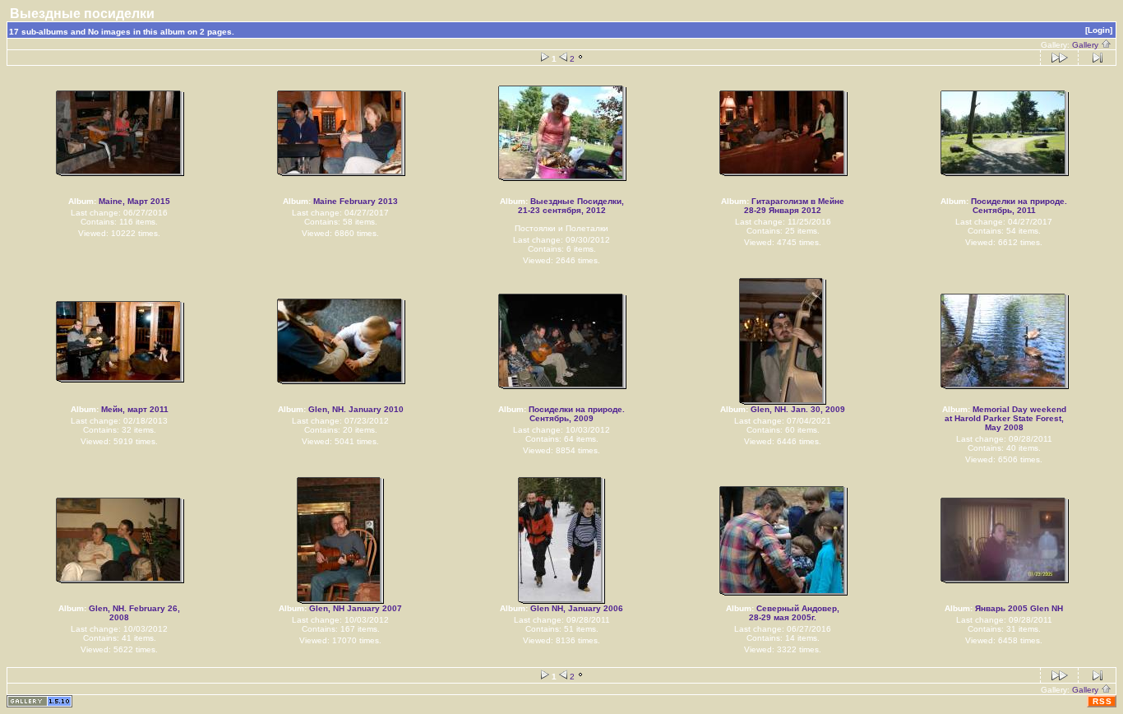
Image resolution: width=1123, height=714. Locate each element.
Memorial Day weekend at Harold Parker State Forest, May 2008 (1005, 418)
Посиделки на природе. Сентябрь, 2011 (1019, 206)
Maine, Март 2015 (134, 201)
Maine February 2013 (355, 201)
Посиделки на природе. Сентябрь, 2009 (577, 414)
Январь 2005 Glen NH (1019, 608)
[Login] (1098, 30)
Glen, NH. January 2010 (356, 409)
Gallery (1086, 44)
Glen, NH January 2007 (355, 608)
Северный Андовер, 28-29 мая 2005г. (794, 613)
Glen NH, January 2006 (576, 608)
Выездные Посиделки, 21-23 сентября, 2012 (571, 206)
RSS (1102, 701)
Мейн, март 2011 (135, 409)
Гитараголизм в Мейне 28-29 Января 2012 (794, 206)
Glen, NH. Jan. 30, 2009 (798, 409)
